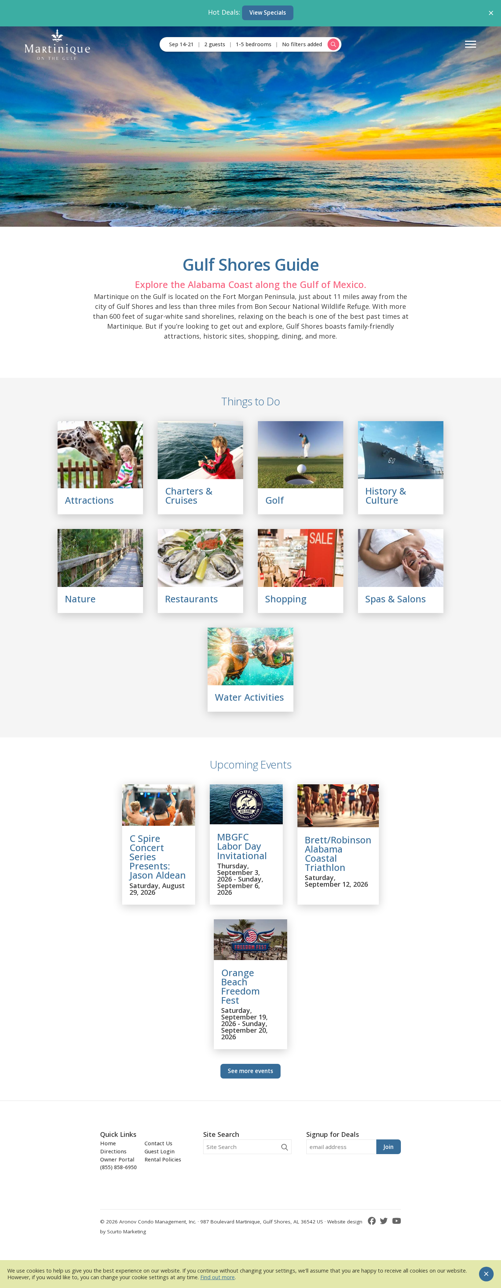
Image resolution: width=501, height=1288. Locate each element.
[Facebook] (373, 1220)
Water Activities (249, 697)
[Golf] (300, 454)
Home (108, 1143)
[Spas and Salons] (400, 558)
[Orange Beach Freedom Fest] (250, 957)
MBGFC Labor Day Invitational (242, 846)
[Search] (284, 1147)
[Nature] (100, 558)
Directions (113, 1151)
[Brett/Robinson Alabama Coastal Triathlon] (338, 824)
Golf (274, 500)
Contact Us (158, 1143)
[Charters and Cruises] (200, 450)
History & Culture (385, 495)
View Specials (267, 12)
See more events (250, 1070)
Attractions (89, 500)
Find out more (217, 1277)
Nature (80, 598)
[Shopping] (300, 558)
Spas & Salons (395, 598)
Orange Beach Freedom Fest (240, 986)
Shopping (286, 598)
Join (389, 1146)
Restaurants (191, 598)
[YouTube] (396, 1220)
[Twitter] (385, 1220)
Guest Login (160, 1151)
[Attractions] (100, 454)
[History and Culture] (400, 450)
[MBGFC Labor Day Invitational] (246, 821)
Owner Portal (117, 1159)
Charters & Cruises (188, 495)
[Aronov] (57, 44)
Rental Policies (163, 1159)
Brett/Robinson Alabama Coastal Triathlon (338, 853)
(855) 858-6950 (118, 1167)
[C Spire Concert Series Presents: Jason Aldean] (158, 823)
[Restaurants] (200, 558)
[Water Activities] (250, 656)
